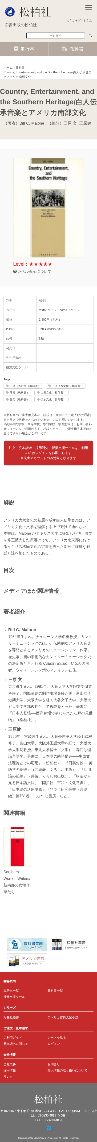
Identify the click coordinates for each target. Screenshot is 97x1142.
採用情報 (10, 1070)
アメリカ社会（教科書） (25, 385)
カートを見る (57, 1037)
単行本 (27, 48)
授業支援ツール (14, 997)
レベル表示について (34, 271)
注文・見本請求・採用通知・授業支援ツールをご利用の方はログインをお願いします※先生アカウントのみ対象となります (48, 453)
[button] (88, 7)
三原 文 (70, 123)
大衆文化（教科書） (53, 392)
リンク (8, 1076)
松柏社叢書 (11, 1017)
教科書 (76, 48)
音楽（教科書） (19, 399)
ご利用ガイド (13, 1037)
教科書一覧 (55, 990)
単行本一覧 (11, 990)
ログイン (54, 1043)
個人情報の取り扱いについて (67, 1070)
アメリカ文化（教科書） (67, 385)
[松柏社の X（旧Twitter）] (49, 1128)
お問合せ (54, 1064)
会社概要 (10, 1064)
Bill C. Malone (32, 123)
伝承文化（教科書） (53, 399)
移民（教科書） (19, 392)
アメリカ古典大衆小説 (63, 1017)
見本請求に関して (16, 1043)
